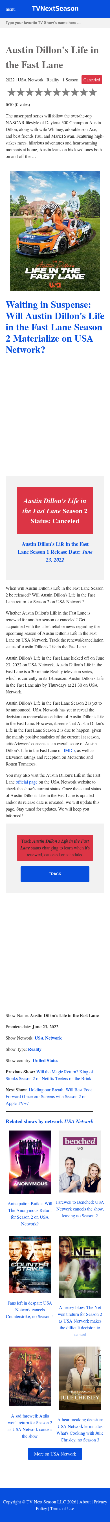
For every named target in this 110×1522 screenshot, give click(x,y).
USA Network (48, 1037)
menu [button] (11, 9)
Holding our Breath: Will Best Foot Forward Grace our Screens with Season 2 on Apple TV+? (49, 1096)
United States (45, 1060)
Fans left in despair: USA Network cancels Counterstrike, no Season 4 (30, 1309)
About (85, 1502)
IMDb (69, 750)
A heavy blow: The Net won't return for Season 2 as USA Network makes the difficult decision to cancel (80, 1320)
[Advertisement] (55, 416)
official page (27, 782)
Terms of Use (62, 1508)
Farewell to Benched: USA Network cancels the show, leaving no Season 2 (80, 1208)
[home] (55, 9)
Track (55, 874)
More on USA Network (55, 1454)
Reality (34, 1049)
